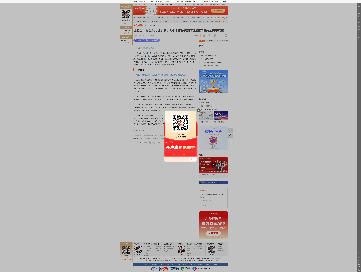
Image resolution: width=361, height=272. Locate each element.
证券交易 (217, 1)
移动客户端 (145, 1)
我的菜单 (211, 1)
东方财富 (152, 1)
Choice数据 (188, 1)
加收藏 (140, 1)
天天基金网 (159, 1)
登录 (205, 1)
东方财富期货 (175, 1)
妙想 (182, 1)
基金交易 (223, 1)
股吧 (194, 1)
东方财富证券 (167, 1)
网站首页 (136, 1)
